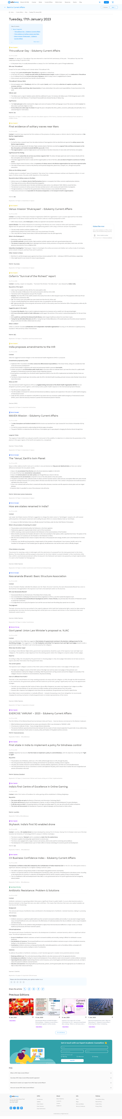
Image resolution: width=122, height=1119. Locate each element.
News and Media (80, 1104)
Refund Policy (99, 1101)
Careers (58, 1103)
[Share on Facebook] (38, 988)
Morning (65, 1056)
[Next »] (114, 7)
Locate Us (58, 1101)
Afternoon (81, 1056)
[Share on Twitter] (42, 988)
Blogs (77, 1101)
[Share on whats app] (29, 988)
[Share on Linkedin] (33, 988)
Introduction (40, 1099)
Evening (96, 1056)
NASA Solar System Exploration (23, 494)
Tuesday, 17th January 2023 (35, 12)
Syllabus (39, 1101)
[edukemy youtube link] (11, 1107)
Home (12, 12)
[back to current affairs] (15, 7)
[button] (100, 2)
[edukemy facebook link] (14, 1107)
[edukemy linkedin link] (21, 1107)
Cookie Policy (99, 1104)
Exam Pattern (40, 1104)
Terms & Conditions (107, 237)
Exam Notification (41, 1108)
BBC (15, 334)
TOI (15, 845)
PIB (15, 112)
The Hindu (17, 264)
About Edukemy (60, 1098)
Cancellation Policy (100, 1099)
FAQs (77, 1099)
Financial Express (19, 732)
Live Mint (16, 812)
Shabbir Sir (58, 1105)
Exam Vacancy (40, 1106)
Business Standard (19, 774)
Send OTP (72, 1060)
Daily (26, 12)
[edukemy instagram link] (18, 1107)
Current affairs (19, 12)
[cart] (113, 2)
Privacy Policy (99, 1106)
